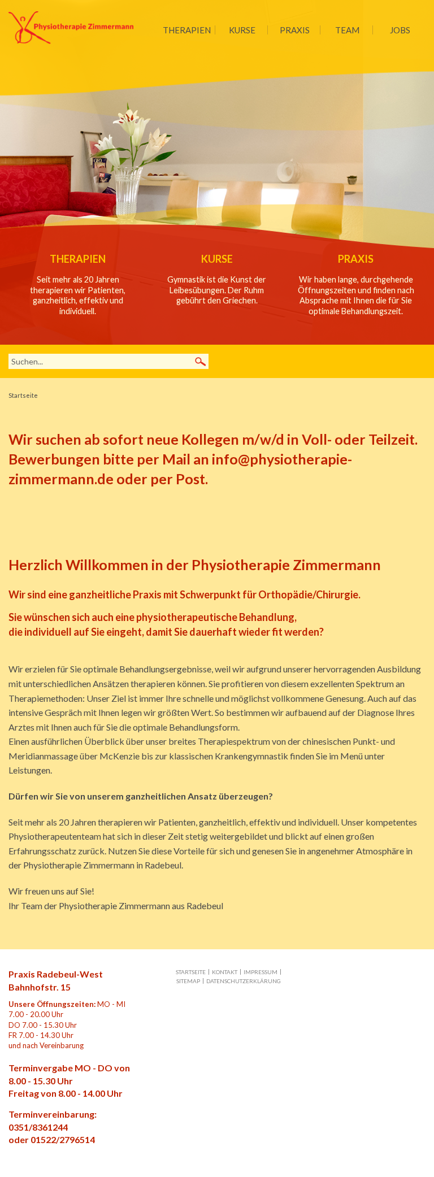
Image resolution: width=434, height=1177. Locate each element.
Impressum (260, 972)
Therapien (187, 30)
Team (347, 30)
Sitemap (188, 981)
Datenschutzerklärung (243, 981)
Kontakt (224, 972)
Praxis (295, 30)
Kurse (242, 30)
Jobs (400, 30)
